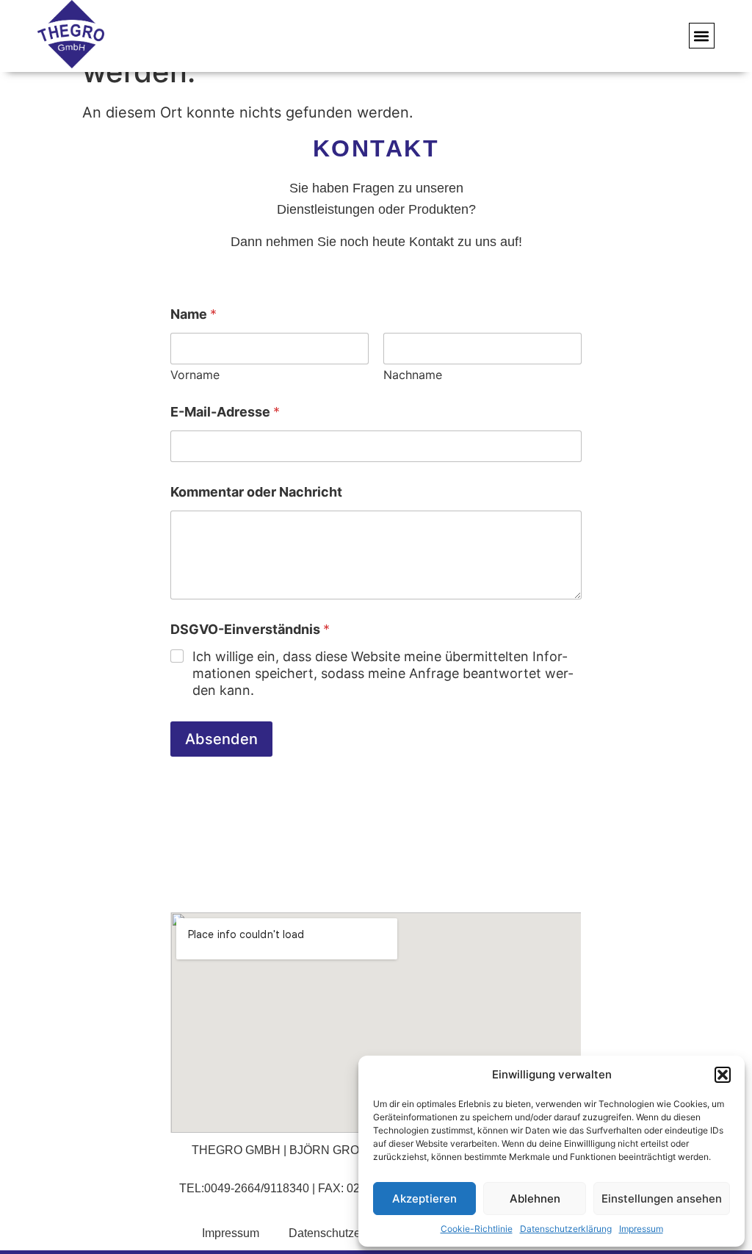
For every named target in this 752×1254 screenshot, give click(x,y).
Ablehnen (535, 1199)
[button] (722, 1074)
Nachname (412, 375)
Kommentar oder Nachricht (256, 492)
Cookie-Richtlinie (477, 1228)
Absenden (221, 739)
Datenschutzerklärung (566, 1228)
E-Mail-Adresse (225, 411)
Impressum (641, 1228)
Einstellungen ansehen (661, 1199)
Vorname (195, 375)
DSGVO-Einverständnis (250, 629)
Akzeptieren (424, 1199)
